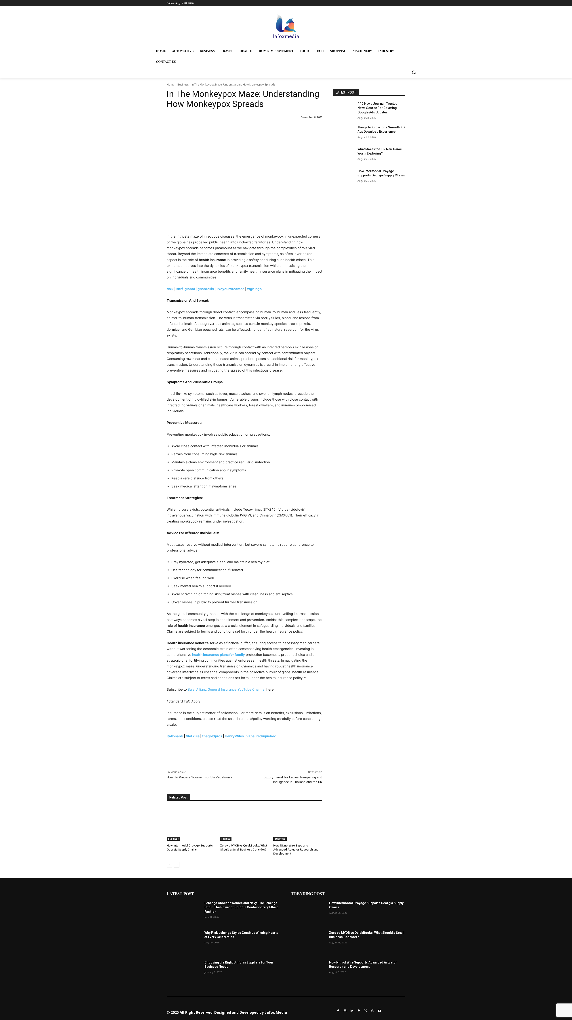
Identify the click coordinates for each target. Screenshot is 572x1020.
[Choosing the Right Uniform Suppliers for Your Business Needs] (184, 972)
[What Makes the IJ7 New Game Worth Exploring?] (344, 154)
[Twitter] (365, 1010)
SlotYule (193, 736)
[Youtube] (379, 1010)
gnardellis (206, 289)
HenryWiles (234, 736)
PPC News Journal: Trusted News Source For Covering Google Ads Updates (377, 108)
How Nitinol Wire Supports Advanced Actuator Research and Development (295, 849)
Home (171, 84)
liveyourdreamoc (230, 289)
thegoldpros (212, 736)
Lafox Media (276, 1012)
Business (183, 84)
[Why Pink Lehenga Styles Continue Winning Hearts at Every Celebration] (184, 943)
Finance (225, 838)
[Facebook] (338, 1010)
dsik (170, 289)
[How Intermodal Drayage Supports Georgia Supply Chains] (191, 824)
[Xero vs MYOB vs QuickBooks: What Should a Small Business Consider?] (244, 824)
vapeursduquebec (261, 736)
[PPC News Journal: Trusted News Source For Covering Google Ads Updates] (344, 109)
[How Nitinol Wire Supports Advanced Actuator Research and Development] (297, 824)
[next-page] (176, 864)
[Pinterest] (358, 1010)
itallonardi (175, 736)
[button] (413, 72)
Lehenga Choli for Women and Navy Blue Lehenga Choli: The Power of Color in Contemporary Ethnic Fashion (241, 907)
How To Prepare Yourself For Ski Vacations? (199, 777)
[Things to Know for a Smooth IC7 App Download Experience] (344, 132)
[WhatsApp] (372, 1010)
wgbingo (254, 289)
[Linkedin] (351, 1010)
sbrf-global (185, 289)
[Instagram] (345, 1010)
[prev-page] (169, 864)
